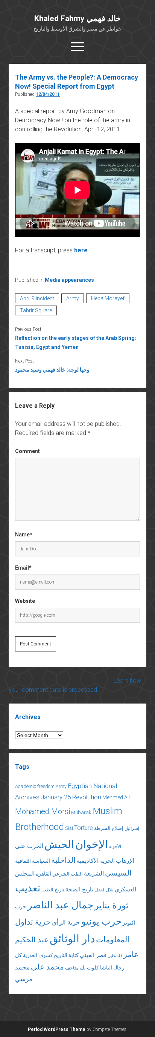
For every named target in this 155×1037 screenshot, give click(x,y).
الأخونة (115, 846)
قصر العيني (93, 955)
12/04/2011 (48, 94)
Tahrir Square (36, 310)
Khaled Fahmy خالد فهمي (77, 18)
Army (72, 298)
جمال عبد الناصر (60, 905)
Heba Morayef (108, 298)
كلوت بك (89, 968)
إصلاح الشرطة (108, 828)
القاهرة (43, 874)
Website (25, 601)
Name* (23, 535)
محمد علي (47, 967)
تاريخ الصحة (79, 889)
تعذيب (27, 888)
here (81, 250)
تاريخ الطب (52, 890)
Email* (23, 568)
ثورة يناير (111, 905)
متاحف (72, 968)
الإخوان (91, 844)
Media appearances (69, 280)
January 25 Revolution (71, 797)
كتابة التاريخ (66, 955)
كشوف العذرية (38, 955)
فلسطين (115, 955)
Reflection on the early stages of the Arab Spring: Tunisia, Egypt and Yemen (75, 342)
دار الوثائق (72, 939)
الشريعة (94, 873)
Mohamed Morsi (42, 811)
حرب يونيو (101, 921)
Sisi (69, 828)
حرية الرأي (66, 922)
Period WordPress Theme (56, 1029)
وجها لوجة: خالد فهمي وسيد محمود (52, 370)
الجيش (59, 844)
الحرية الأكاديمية (96, 860)
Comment (27, 451)
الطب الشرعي (67, 874)
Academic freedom (35, 786)
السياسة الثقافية (32, 861)
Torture (83, 827)
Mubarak (81, 812)
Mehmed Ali (116, 797)
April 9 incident (37, 298)
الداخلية (63, 860)
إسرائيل (132, 828)
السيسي (118, 872)
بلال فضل (104, 890)
